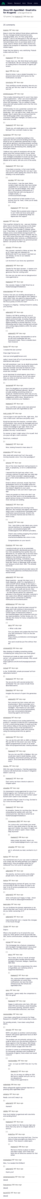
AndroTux (11, 1134)
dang (10, 625)
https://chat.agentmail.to (19, 1080)
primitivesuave (8, 94)
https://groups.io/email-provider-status (21, 569)
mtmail (5, 668)
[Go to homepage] (4, 3)
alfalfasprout (10, 604)
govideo (11, 180)
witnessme (7, 717)
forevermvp (7, 1185)
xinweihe (6, 788)
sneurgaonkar (8, 291)
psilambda (6, 1084)
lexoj (7, 71)
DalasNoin (9, 690)
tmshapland (7, 1160)
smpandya (7, 452)
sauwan (6, 221)
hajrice (5, 856)
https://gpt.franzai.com (11, 353)
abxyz (10, 954)
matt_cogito (7, 413)
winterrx (6, 1094)
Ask (24, 3)
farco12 (10, 522)
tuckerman (7, 135)
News (10, 3)
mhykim (8, 247)
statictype (9, 737)
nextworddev (7, 1014)
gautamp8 (9, 385)
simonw (8, 463)
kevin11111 (6, 1193)
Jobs (36, 3)
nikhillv (5, 1111)
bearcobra (6, 904)
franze (5, 346)
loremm (6, 30)
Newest (17, 3)
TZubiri (5, 926)
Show (29, 3)
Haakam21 (19, 16)
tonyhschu (9, 82)
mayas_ (6, 766)
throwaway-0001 (14, 821)
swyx (7, 990)
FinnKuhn (9, 545)
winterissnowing (9, 1177)
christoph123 (7, 648)
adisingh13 (9, 265)
